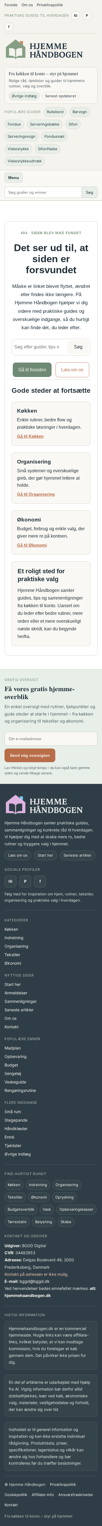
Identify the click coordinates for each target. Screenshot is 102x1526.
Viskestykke (18, 148)
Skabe (66, 1221)
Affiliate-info (43, 1494)
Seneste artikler (77, 855)
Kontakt (12, 1026)
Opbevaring (16, 1056)
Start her (45, 855)
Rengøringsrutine (20, 1090)
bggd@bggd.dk (35, 1281)
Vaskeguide (15, 1081)
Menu (13, 177)
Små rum (13, 1111)
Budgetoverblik (21, 1209)
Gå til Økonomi (32, 545)
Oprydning (64, 1197)
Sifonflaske (48, 148)
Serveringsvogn (21, 136)
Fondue (14, 124)
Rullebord (55, 111)
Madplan (13, 1048)
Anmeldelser (16, 992)
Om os (27, 5)
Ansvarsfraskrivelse (75, 1494)
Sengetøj (13, 1073)
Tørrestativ (17, 1221)
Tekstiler (12, 954)
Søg (89, 192)
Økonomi (13, 963)
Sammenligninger (21, 1001)
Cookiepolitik (16, 1494)
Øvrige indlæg (24, 96)
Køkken (11, 929)
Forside (11, 5)
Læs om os (72, 369)
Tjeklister (13, 1145)
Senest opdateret (60, 96)
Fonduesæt (54, 136)
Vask (47, 1209)
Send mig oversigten (30, 755)
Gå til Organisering (36, 494)
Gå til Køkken (30, 436)
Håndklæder (16, 1128)
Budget (11, 1064)
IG (10, 881)
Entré (9, 1137)
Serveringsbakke (45, 124)
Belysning (43, 1221)
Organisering (16, 946)
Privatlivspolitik (50, 5)
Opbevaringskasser (77, 1209)
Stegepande (16, 1120)
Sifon (73, 124)
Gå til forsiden (32, 369)
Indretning (14, 937)
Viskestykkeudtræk (25, 161)
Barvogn (80, 111)
